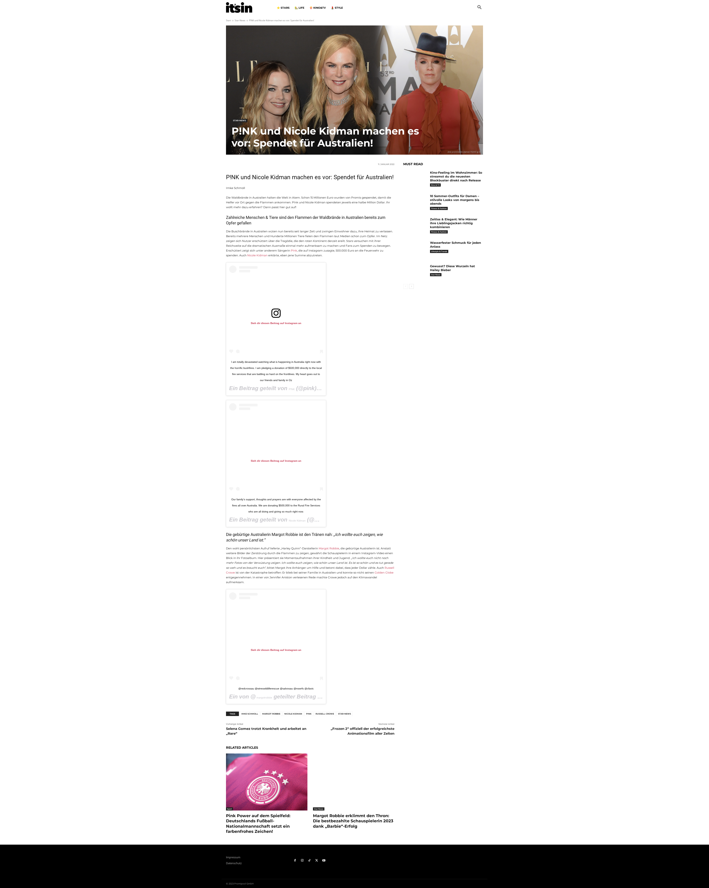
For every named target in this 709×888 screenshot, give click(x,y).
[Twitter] (316, 860)
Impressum (233, 857)
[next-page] (411, 286)
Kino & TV (435, 185)
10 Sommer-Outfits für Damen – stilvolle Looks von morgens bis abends (454, 200)
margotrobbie (264, 697)
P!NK (292, 389)
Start (228, 20)
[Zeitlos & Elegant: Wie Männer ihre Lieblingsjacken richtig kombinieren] (415, 225)
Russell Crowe (325, 714)
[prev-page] (405, 286)
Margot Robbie (329, 548)
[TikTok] (309, 860)
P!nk (294, 250)
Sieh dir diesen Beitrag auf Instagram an (276, 323)
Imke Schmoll (249, 714)
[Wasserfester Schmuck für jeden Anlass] (415, 248)
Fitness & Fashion (439, 208)
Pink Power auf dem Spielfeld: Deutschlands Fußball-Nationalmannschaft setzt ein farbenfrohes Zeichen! (258, 823)
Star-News (240, 20)
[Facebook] (295, 860)
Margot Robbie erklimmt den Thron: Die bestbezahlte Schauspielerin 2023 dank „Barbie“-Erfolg (353, 821)
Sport (229, 809)
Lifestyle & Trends (439, 251)
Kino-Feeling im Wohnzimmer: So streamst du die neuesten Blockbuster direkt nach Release (456, 176)
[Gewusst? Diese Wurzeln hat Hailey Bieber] (415, 272)
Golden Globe (384, 572)
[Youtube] (323, 860)
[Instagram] (302, 860)
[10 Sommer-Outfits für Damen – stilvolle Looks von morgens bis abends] (415, 201)
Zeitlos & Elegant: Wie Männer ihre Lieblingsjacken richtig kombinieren (453, 223)
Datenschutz (234, 863)
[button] (479, 7)
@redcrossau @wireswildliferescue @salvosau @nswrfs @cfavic (276, 688)
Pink (308, 714)
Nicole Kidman (257, 255)
